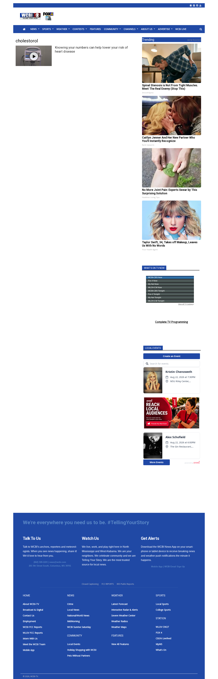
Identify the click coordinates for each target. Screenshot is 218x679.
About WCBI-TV (31, 603)
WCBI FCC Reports (32, 627)
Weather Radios (119, 621)
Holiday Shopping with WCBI (81, 649)
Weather (61, 29)
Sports (46, 29)
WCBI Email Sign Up (174, 566)
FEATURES (95, 29)
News (33, 29)
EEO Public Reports (125, 584)
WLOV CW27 (162, 626)
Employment (29, 621)
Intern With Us (30, 638)
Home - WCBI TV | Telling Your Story (37, 16)
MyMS (159, 644)
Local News (73, 609)
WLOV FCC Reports (33, 632)
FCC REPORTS (108, 584)
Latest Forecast (119, 603)
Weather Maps (119, 627)
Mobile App (156, 566)
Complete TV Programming (171, 322)
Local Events (73, 644)
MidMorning (73, 621)
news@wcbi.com (57, 562)
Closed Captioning (90, 584)
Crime (70, 603)
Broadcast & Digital (33, 609)
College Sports (163, 609)
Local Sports (162, 603)
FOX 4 (159, 632)
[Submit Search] (200, 29)
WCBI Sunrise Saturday (79, 627)
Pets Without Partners (78, 655)
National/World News (78, 615)
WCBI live (180, 29)
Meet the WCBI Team (34, 644)
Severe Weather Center (123, 615)
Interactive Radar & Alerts (124, 609)
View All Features (120, 644)
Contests (78, 29)
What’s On (161, 649)
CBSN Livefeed (163, 638)
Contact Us (28, 615)
